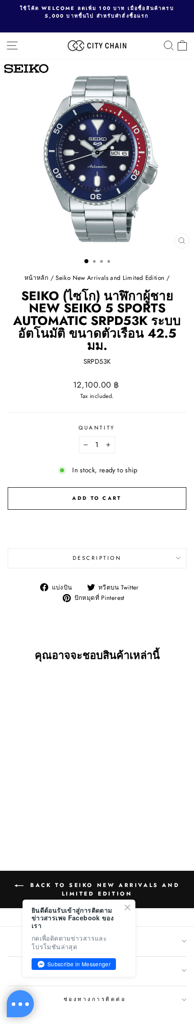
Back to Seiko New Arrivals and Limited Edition (103, 889)
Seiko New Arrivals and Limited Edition (109, 277)
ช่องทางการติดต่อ (95, 999)
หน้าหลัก (36, 277)
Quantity (97, 427)
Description (97, 558)
